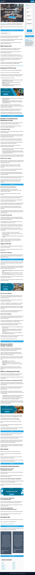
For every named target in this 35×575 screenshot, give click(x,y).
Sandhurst (13, 562)
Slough (2, 523)
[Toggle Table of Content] (9, 33)
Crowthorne (3, 569)
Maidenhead (12, 523)
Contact (32, 1)
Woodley (13, 563)
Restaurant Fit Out (4, 23)
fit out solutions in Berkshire (19, 65)
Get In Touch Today (12, 30)
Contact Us (12, 431)
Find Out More (12, 184)
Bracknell (3, 566)
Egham (4, 523)
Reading (13, 566)
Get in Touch (12, 259)
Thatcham (13, 567)
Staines (7, 523)
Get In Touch (29, 36)
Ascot (9, 523)
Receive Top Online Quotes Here (12, 526)
